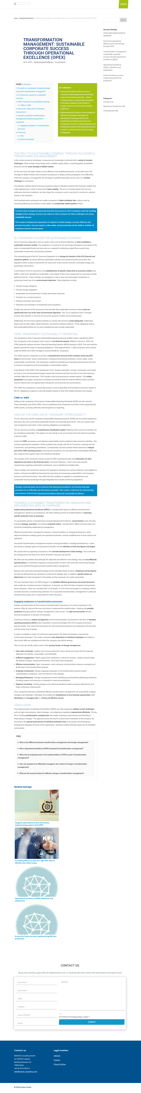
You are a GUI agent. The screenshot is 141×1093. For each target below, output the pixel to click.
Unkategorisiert (109, 111)
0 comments (60, 62)
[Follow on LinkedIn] (125, 1087)
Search (123, 20)
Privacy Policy (77, 1017)
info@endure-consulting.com (25, 1072)
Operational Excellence (43, 62)
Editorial (57, 1056)
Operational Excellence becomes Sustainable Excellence (60, 493)
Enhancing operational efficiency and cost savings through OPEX (113, 43)
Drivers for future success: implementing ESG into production (113, 78)
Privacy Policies (60, 1064)
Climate (106, 102)
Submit (92, 1022)
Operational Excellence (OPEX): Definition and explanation (112, 67)
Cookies (57, 1060)
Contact (123, 4)
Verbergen (26, 84)
